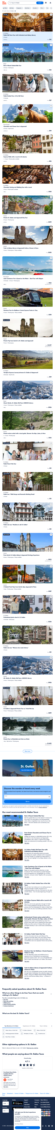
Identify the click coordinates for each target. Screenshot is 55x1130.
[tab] (11, 1026)
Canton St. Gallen (19, 1093)
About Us (37, 1102)
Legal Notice (27, 1104)
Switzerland (10, 1093)
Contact (26, 1102)
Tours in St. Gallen (44, 1093)
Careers (36, 1104)
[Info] (15, 11)
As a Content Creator (45, 1104)
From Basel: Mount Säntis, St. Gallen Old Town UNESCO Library (10, 1074)
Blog (36, 1106)
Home (3, 1093)
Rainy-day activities (8, 1001)
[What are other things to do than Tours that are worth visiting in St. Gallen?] (51, 994)
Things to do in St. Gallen (31, 1093)
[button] (27, 27)
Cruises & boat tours (8, 1006)
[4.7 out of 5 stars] (27, 1065)
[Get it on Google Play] (17, 1103)
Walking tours (6, 1002)
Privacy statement (43, 807)
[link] (27, 27)
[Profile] (50, 3)
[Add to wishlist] (51, 14)
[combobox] (22, 2)
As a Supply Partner (45, 1102)
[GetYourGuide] (4, 3)
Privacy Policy (27, 1106)
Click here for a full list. (32, 1048)
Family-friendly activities (9, 1004)
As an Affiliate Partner (45, 1106)
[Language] (46, 3)
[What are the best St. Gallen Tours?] (51, 1013)
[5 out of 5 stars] (10, 1077)
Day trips (5, 999)
